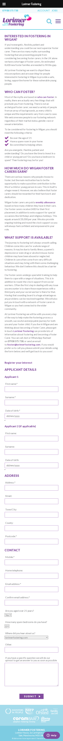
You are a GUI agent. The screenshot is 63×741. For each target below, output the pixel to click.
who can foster (45, 96)
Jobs (54, 10)
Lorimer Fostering (23, 330)
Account (43, 10)
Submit (30, 696)
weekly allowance (45, 202)
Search (50, 22)
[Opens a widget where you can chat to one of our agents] (51, 735)
